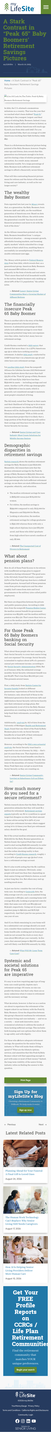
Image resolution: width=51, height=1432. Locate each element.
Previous (11, 1124)
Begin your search (26, 1369)
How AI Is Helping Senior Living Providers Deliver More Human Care (19, 1271)
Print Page (26, 1080)
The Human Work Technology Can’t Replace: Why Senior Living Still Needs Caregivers (22, 1221)
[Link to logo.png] (25, 1428)
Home (7, 80)
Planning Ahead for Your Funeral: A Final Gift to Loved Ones (24, 1172)
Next (41, 1124)
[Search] (46, 7)
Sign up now (25, 1110)
